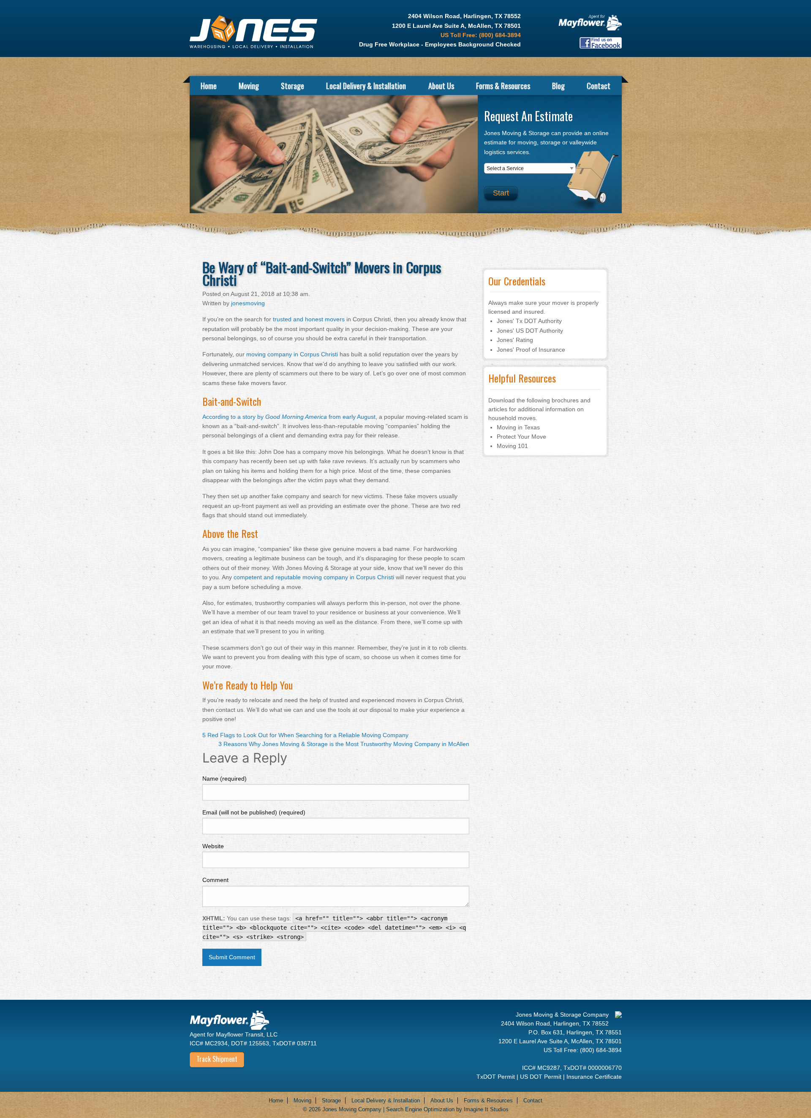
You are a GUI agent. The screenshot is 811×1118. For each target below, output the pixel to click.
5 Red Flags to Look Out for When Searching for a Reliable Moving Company (305, 735)
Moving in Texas (518, 427)
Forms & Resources (503, 85)
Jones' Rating (515, 339)
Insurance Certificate (594, 1076)
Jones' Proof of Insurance (531, 349)
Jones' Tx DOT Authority (529, 320)
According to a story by (289, 416)
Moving (249, 85)
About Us (441, 85)
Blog (558, 85)
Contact (598, 85)
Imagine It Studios (486, 1109)
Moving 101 (512, 445)
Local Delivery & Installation (366, 85)
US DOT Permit (541, 1076)
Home (209, 85)
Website (213, 846)
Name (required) (224, 778)
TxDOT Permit (496, 1076)
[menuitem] (208, 85)
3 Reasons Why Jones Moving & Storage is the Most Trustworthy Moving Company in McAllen (343, 744)
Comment (215, 879)
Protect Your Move (521, 436)
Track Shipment (216, 1059)
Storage (292, 85)
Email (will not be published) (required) (253, 812)
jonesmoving (248, 303)
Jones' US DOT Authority (530, 330)
